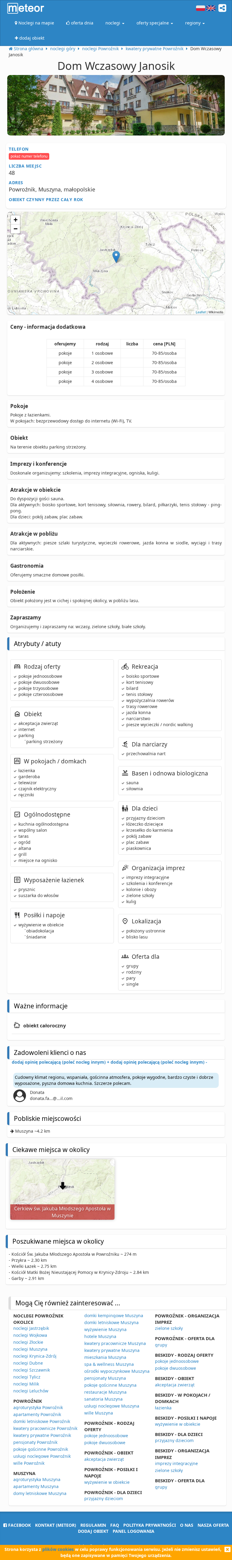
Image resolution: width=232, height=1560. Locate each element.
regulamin (93, 1525)
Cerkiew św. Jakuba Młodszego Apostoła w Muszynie (62, 1212)
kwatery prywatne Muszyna (112, 1350)
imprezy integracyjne (176, 1463)
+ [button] (16, 220)
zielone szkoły (169, 1328)
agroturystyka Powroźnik (38, 1407)
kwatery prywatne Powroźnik (42, 1435)
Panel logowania (133, 1531)
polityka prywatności (149, 1525)
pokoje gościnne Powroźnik (40, 1449)
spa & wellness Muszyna (109, 1364)
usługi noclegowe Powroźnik (42, 1456)
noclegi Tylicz (26, 1377)
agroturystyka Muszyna (36, 1479)
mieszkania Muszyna (105, 1357)
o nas (186, 1525)
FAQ (114, 1525)
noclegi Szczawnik (31, 1370)
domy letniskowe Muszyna (39, 1493)
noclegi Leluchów (30, 1391)
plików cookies (58, 1549)
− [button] (16, 229)
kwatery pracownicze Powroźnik (45, 1428)
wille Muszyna (98, 1413)
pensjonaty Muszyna (105, 1378)
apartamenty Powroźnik (37, 1414)
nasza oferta (213, 1525)
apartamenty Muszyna (36, 1486)
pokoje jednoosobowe (106, 1435)
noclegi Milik (26, 1384)
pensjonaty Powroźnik (35, 1442)
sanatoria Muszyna (103, 1399)
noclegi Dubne (28, 1363)
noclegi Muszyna (30, 1349)
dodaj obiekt (93, 1531)
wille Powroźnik (28, 1463)
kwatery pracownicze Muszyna (115, 1343)
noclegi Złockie (28, 1342)
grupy (161, 1345)
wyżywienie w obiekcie (107, 1482)
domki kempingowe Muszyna (113, 1315)
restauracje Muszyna (105, 1392)
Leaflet (201, 311)
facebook (19, 1525)
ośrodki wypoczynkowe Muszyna (117, 1371)
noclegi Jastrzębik (31, 1328)
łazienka (163, 1408)
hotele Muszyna (100, 1336)
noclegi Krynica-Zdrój (34, 1356)
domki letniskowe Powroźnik (41, 1421)
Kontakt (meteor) (55, 1525)
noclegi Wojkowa (30, 1335)
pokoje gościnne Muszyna (110, 1385)
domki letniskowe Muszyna (111, 1322)
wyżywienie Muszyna (105, 1329)
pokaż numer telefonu (29, 156)
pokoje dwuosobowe (104, 1442)
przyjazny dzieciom (103, 1498)
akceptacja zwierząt (104, 1459)
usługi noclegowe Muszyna (111, 1406)
